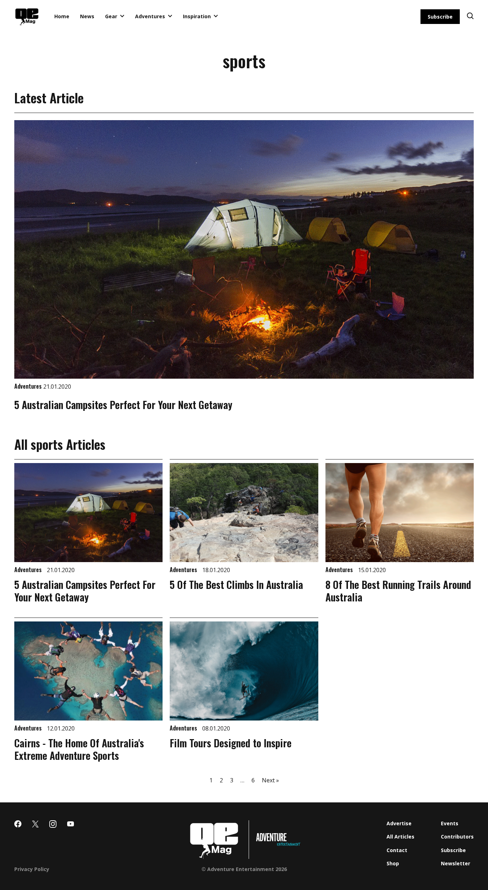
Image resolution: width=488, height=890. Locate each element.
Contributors (457, 836)
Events (449, 823)
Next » (270, 780)
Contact (397, 850)
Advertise (399, 823)
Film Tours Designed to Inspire (231, 743)
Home (61, 16)
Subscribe (440, 16)
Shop (393, 863)
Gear (111, 16)
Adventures (150, 16)
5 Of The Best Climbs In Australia (236, 584)
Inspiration (197, 16)
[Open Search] (470, 17)
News (87, 16)
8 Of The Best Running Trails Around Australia (398, 590)
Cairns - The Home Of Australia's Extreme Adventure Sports (79, 749)
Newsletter (455, 863)
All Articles (400, 836)
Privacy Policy (31, 869)
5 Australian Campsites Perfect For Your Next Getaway (123, 404)
